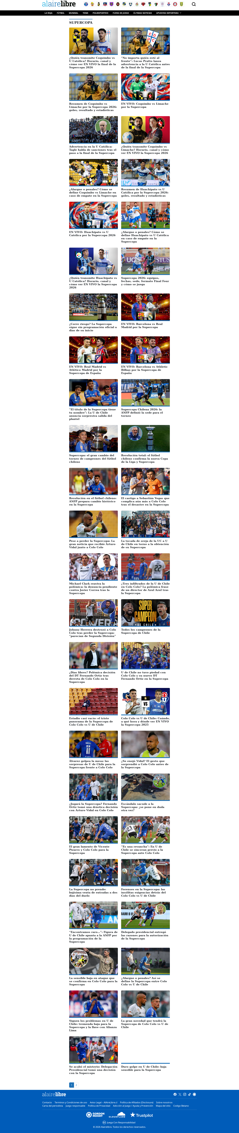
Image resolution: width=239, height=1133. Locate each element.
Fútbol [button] (60, 13)
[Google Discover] (194, 1094)
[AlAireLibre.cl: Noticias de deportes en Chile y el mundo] (54, 1094)
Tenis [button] (85, 13)
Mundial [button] (73, 13)
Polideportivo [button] (100, 13)
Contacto (47, 1102)
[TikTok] (189, 1094)
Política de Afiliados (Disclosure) (136, 1102)
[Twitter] (179, 1094)
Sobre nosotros (164, 1102)
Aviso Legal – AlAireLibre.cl (103, 1102)
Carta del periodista (52, 1105)
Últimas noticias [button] (142, 13)
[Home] (59, 4)
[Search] (194, 4)
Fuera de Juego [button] (121, 13)
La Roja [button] (48, 13)
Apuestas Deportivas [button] (167, 13)
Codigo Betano (181, 1105)
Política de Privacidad (99, 1105)
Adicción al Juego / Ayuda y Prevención (133, 1105)
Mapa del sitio (163, 1105)
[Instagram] (184, 1094)
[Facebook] (175, 1094)
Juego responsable (75, 1105)
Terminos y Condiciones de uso (71, 1102)
